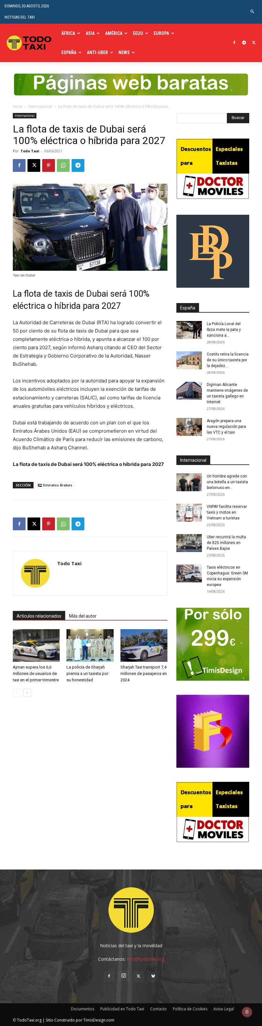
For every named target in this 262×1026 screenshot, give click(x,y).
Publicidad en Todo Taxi (122, 1009)
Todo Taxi (29, 150)
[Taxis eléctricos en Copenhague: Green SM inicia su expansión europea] (189, 573)
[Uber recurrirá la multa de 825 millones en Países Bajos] (189, 543)
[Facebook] (234, 43)
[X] (254, 43)
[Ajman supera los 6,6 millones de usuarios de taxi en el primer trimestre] (36, 645)
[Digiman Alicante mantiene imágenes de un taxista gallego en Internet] (189, 391)
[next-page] (27, 693)
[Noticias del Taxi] (29, 43)
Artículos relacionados (39, 616)
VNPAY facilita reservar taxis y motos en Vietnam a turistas (227, 512)
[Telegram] (244, 43)
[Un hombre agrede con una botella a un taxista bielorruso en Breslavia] (189, 482)
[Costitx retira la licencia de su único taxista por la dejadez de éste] (189, 360)
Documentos (82, 1009)
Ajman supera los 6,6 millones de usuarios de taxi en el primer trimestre (36, 673)
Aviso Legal (223, 1009)
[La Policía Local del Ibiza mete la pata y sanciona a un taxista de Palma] (189, 330)
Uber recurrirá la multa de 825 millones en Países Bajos (226, 543)
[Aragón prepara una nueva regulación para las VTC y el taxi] (189, 427)
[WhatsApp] (63, 165)
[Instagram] (124, 976)
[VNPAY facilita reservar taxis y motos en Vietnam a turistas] (189, 513)
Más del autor (82, 616)
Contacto (158, 1009)
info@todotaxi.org (145, 959)
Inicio (17, 106)
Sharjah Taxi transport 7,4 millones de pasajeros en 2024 (143, 673)
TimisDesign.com (98, 1020)
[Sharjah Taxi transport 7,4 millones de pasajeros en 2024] (143, 645)
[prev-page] (17, 693)
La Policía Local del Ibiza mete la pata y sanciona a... (224, 330)
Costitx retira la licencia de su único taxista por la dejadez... (228, 360)
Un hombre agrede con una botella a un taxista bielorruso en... (227, 482)
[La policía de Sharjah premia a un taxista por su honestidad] (89, 645)
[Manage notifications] (247, 1012)
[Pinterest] (48, 165)
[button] (253, 12)
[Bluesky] (153, 976)
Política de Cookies (190, 1009)
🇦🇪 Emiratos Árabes (55, 485)
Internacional (40, 106)
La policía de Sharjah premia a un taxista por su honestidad (87, 673)
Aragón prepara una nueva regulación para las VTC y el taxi (226, 427)
